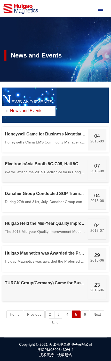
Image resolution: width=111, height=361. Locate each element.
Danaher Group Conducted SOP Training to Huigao (55, 193)
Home (15, 314)
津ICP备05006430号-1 (55, 350)
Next (97, 314)
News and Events (26, 111)
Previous (34, 314)
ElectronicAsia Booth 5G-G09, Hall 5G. (42, 164)
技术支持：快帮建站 (55, 355)
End (55, 322)
